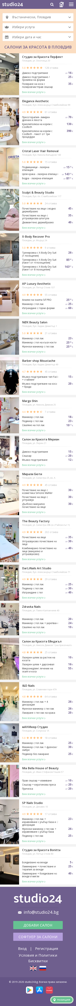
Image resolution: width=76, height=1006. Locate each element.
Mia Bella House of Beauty (40, 768)
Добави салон (38, 925)
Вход (22, 948)
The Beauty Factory (36, 521)
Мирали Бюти (32, 474)
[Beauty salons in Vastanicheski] (33, 968)
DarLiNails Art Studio (36, 568)
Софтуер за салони (38, 937)
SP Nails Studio (32, 802)
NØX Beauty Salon (34, 322)
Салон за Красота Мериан (40, 439)
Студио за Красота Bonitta (41, 850)
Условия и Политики (38, 955)
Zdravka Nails (31, 606)
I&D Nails (28, 685)
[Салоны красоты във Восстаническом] (42, 968)
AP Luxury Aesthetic (36, 283)
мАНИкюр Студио (35, 727)
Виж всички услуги (32, 92)
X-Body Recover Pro (36, 236)
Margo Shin (30, 400)
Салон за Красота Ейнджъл (42, 641)
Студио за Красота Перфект (42, 56)
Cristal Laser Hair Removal (40, 151)
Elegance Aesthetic (35, 101)
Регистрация (46, 948)
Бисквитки (38, 960)
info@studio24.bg (41, 912)
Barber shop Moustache (38, 360)
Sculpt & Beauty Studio (38, 192)
